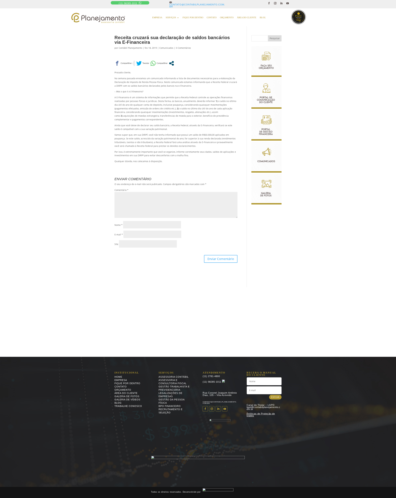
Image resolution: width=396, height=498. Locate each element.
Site (116, 244)
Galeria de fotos (126, 396)
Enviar (275, 397)
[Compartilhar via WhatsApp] (159, 63)
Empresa (157, 18)
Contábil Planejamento (130, 47)
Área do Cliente (246, 18)
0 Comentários (183, 47)
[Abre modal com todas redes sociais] (171, 63)
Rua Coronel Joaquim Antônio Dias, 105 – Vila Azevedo (220, 393)
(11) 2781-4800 (211, 376)
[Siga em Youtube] (287, 3)
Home (118, 377)
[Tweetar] (142, 63)
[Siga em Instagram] (275, 3)
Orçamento (227, 18)
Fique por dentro (193, 18)
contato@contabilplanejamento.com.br (197, 4)
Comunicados (166, 47)
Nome (118, 224)
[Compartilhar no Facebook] (123, 63)
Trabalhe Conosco (128, 406)
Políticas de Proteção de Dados (261, 414)
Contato (212, 18)
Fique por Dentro (127, 383)
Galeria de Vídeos (127, 399)
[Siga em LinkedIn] (281, 3)
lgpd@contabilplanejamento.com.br (263, 408)
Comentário (121, 190)
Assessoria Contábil (174, 377)
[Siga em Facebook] (269, 3)
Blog (263, 18)
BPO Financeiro (170, 406)
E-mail (118, 234)
